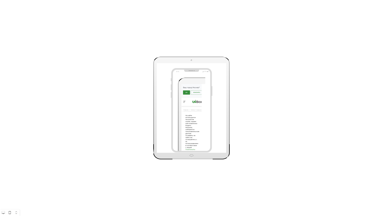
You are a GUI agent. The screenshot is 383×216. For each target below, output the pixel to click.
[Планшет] (9, 212)
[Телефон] (16, 212)
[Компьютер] (3, 213)
